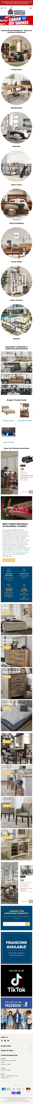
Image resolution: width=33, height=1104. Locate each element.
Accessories (8, 554)
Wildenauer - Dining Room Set (26, 889)
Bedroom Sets (18, 550)
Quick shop (24, 492)
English (16, 1084)
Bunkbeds (26, 552)
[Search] (27, 924)
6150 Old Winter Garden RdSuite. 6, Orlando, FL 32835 (24, 596)
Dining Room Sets (11, 552)
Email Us (24, 577)
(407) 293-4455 (25, 575)
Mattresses (19, 552)
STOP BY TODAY (9, 560)
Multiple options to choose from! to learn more (9, 595)
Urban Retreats (23, 480)
